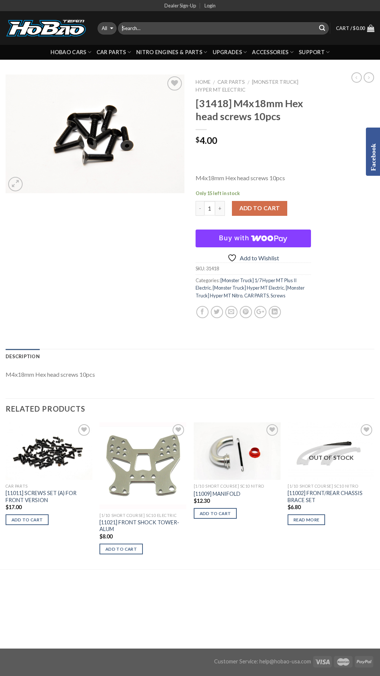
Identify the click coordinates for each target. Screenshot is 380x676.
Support (312, 52)
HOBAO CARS (68, 52)
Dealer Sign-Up (180, 6)
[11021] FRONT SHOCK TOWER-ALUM (139, 525)
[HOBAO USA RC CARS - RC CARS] (46, 28)
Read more (306, 519)
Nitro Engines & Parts (169, 52)
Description (23, 356)
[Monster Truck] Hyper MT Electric (248, 288)
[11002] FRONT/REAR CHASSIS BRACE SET (325, 496)
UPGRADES (227, 52)
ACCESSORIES (270, 52)
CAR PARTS (111, 52)
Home (203, 82)
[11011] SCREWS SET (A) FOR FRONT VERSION (41, 496)
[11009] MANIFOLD (217, 494)
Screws (278, 296)
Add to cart (259, 208)
